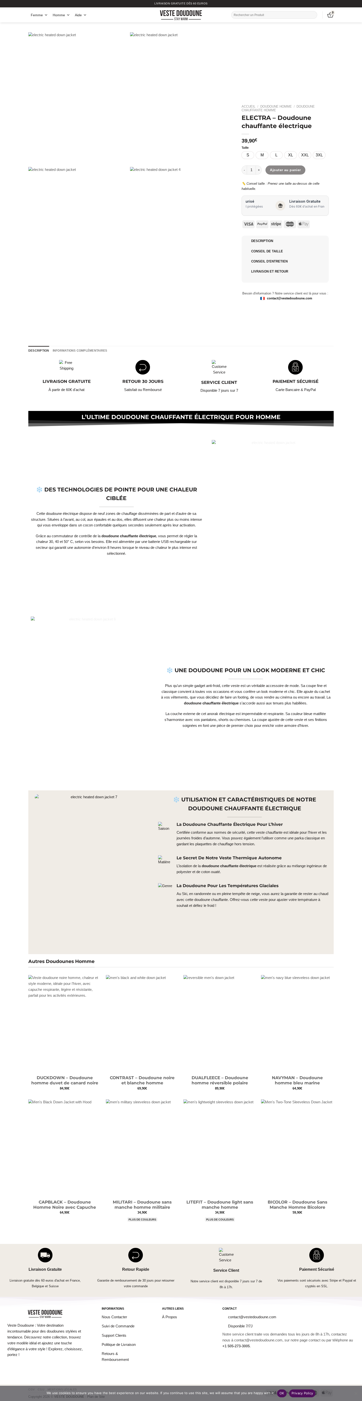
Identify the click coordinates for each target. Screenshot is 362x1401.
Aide (78, 15)
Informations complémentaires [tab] (80, 350)
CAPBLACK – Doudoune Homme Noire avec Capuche (64, 1205)
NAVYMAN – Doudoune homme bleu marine (297, 1080)
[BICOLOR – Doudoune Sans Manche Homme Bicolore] (297, 1147)
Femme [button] (37, 15)
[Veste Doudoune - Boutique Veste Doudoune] (181, 14)
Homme (59, 15)
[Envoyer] (313, 15)
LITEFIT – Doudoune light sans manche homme (219, 1205)
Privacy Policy (302, 1393)
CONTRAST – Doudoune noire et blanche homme (142, 1080)
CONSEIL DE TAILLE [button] (267, 251)
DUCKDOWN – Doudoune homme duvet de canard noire (64, 1080)
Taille (245, 147)
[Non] (355, 1395)
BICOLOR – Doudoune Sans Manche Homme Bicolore (297, 1205)
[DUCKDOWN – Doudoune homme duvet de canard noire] (64, 1023)
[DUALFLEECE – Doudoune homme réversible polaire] (219, 1023)
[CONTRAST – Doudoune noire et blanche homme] (142, 1023)
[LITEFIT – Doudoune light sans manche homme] (219, 1147)
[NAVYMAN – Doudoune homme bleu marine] (297, 1023)
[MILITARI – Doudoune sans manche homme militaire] (142, 1147)
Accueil (248, 106)
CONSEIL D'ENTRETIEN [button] (269, 261)
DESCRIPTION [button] (262, 241)
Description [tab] (38, 350)
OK (282, 1393)
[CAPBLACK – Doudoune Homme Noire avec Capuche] (64, 1147)
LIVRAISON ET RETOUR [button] (269, 271)
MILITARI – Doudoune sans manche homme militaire (142, 1205)
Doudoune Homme (276, 106)
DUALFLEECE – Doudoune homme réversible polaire (220, 1080)
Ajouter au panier (285, 170)
